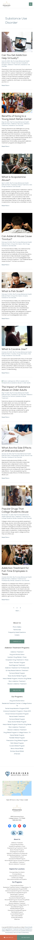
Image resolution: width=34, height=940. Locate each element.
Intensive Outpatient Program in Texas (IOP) (17, 711)
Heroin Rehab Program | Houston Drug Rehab (17, 678)
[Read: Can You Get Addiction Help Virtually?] (17, 42)
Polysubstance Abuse (17, 455)
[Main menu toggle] (30, 4)
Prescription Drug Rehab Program (17, 740)
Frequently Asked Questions (17, 632)
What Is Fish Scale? (13, 291)
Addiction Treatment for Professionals (17, 668)
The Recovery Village (17, 877)
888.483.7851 (17, 690)
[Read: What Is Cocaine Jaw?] (17, 336)
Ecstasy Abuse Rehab (17, 751)
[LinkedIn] (24, 825)
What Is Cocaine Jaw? (14, 349)
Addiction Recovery (17, 123)
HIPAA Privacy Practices (12, 930)
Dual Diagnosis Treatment (17, 665)
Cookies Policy (25, 932)
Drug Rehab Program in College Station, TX (17, 732)
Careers (17, 635)
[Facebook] (9, 825)
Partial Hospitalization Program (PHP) (17, 708)
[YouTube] (19, 825)
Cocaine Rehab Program (17, 746)
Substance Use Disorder (16, 125)
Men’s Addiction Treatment (17, 681)
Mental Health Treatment (17, 716)
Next (18, 610)
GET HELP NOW (25, 937)
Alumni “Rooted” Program (17, 662)
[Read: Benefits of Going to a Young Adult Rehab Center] (17, 103)
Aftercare (17, 754)
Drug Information (16, 244)
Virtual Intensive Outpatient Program (17, 714)
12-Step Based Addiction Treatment (17, 670)
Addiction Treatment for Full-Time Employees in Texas (15, 571)
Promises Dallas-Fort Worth (17, 872)
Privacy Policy (9, 932)
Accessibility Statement (25, 930)
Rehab (15, 518)
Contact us (17, 641)
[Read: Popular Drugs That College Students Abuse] (17, 495)
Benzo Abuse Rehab (17, 748)
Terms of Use (16, 932)
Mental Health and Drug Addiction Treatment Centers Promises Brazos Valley (17, 929)
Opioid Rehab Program (17, 735)
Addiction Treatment (17, 652)
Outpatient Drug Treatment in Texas (17, 660)
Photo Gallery (17, 627)
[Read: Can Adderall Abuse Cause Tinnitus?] (17, 223)
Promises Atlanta (17, 874)
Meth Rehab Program (17, 743)
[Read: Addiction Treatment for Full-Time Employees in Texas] (17, 554)
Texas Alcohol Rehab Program (17, 676)
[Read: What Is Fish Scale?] (17, 280)
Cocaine (25, 296)
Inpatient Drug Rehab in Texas (17, 657)
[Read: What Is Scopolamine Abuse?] (17, 163)
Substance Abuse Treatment (20, 184)
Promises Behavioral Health (17, 876)
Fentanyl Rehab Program (17, 673)
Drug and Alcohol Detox (17, 654)
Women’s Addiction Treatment (17, 684)
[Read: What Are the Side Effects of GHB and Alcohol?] (17, 434)
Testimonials (17, 629)
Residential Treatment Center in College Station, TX (17, 887)
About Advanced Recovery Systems (17, 879)
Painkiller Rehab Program (17, 738)
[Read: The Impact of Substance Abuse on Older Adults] (17, 382)
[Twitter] (14, 825)
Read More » (5, 85)
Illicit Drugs (26, 244)
